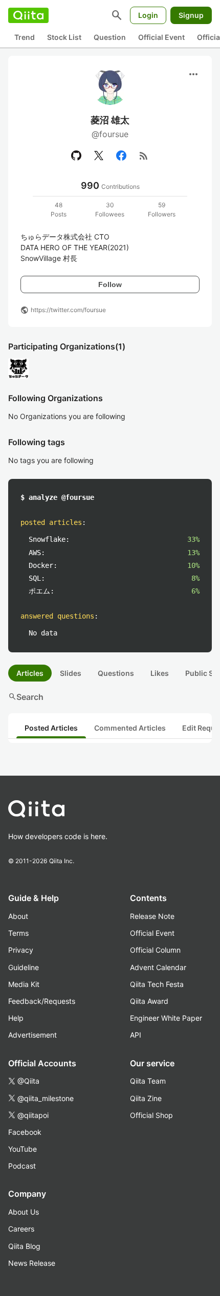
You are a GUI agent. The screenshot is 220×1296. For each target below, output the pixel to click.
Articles (29, 673)
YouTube (22, 1149)
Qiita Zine (146, 1098)
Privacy (20, 950)
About (18, 916)
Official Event (161, 37)
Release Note (152, 916)
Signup (191, 15)
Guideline (23, 967)
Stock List (64, 37)
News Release (31, 1263)
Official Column (155, 950)
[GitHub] (76, 155)
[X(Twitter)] (98, 155)
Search (25, 697)
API (135, 1034)
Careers (21, 1228)
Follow (110, 284)
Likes (159, 673)
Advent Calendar (158, 967)
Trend (24, 37)
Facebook (24, 1132)
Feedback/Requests (41, 1001)
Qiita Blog (24, 1246)
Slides (70, 673)
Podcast (22, 1165)
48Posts (59, 209)
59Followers (161, 209)
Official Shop (151, 1115)
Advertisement (32, 1034)
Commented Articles (130, 727)
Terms (18, 933)
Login (148, 15)
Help (16, 1018)
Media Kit (23, 984)
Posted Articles (51, 727)
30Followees (109, 209)
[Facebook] (121, 155)
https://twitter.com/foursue (68, 310)
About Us (23, 1211)
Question (110, 37)
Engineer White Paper (166, 1018)
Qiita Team (148, 1081)
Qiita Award (149, 1001)
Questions (116, 673)
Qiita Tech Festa (157, 984)
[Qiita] (28, 15)
